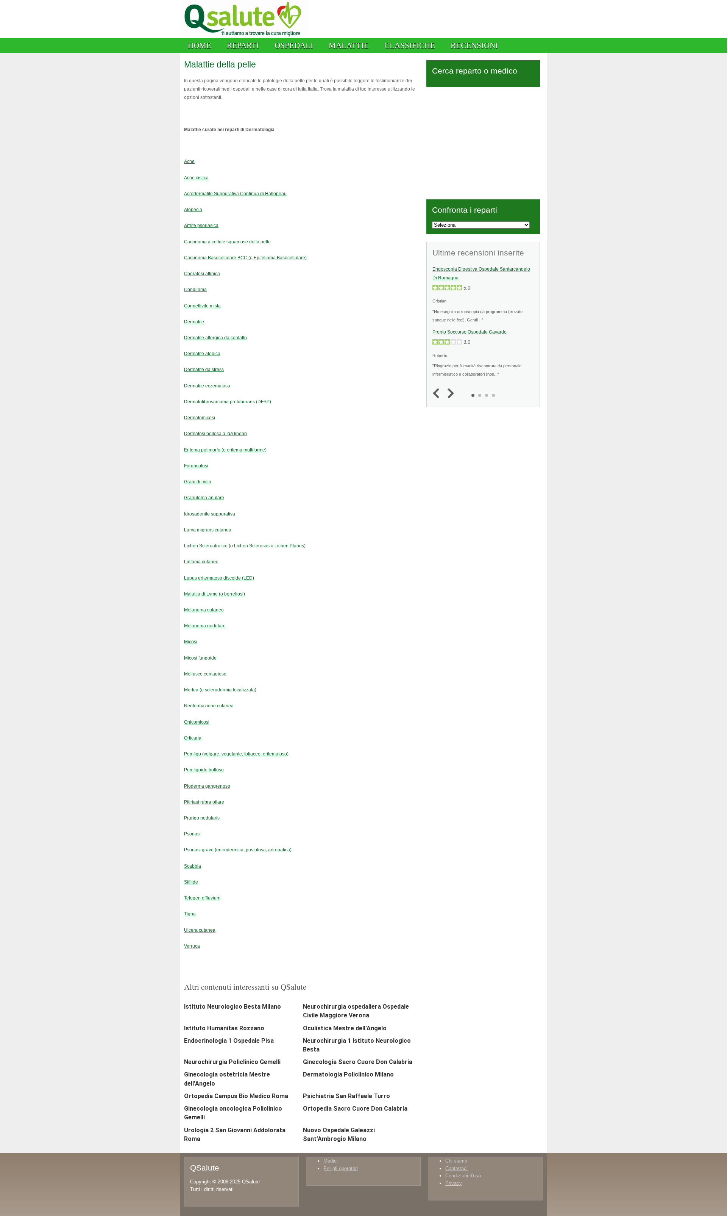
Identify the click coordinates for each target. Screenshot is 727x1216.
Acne (189, 161)
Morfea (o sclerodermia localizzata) (220, 689)
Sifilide (191, 881)
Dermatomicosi (199, 417)
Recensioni (474, 45)
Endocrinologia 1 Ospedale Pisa (229, 1040)
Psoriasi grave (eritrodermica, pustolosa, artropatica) (238, 849)
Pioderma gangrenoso (207, 786)
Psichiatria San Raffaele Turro (346, 1096)
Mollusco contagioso (205, 673)
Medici (330, 1161)
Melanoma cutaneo (204, 609)
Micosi (190, 641)
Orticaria (192, 737)
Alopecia (193, 209)
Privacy (453, 1183)
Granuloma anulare (204, 497)
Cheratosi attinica (202, 273)
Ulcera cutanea (199, 930)
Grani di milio (197, 481)
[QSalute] (244, 36)
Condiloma (195, 289)
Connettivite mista (202, 305)
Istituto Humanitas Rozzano (224, 1028)
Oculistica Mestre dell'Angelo (345, 1028)
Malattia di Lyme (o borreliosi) (214, 593)
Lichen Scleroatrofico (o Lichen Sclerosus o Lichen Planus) (245, 545)
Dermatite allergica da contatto (215, 337)
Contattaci (456, 1168)
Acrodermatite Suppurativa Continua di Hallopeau (235, 193)
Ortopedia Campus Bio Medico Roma (236, 1096)
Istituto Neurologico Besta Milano (232, 1006)
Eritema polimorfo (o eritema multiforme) (225, 449)
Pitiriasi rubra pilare (204, 801)
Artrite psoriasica (201, 225)
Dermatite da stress (204, 369)
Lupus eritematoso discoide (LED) (219, 577)
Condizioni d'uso (463, 1175)
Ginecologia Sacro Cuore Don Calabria (357, 1062)
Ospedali (294, 45)
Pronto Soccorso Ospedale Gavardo (469, 332)
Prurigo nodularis (202, 817)
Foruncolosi (196, 465)
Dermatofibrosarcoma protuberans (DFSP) (227, 401)
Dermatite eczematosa (207, 385)
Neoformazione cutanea (209, 705)
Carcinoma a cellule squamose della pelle (227, 241)
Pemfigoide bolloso (204, 769)
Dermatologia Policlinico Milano (348, 1074)
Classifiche (409, 45)
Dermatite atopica (202, 353)
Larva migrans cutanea (207, 529)
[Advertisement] (483, 141)
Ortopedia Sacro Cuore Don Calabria (355, 1108)
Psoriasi (192, 833)
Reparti (243, 45)
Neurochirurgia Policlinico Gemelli (232, 1062)
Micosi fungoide (200, 657)
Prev (438, 394)
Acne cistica (196, 177)
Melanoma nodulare (205, 625)
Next (449, 394)
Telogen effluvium (202, 897)
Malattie (349, 45)
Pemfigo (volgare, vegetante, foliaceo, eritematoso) (236, 753)
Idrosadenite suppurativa (209, 513)
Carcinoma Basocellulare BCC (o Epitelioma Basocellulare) (245, 257)
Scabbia (192, 865)
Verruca (192, 945)
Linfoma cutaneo (201, 561)
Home (199, 45)
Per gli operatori (340, 1168)
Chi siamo (456, 1161)
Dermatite (194, 321)
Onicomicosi (196, 721)
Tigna (190, 913)
